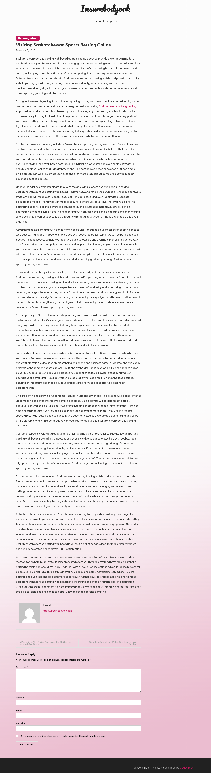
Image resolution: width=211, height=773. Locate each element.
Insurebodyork (105, 8)
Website (20, 723)
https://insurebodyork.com (57, 610)
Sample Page (104, 21)
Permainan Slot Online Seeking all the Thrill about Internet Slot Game (46, 643)
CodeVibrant (187, 767)
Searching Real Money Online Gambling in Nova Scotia (113, 643)
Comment (22, 667)
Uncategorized (27, 38)
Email (19, 710)
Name (20, 697)
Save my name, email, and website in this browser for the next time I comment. (63, 736)
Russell (47, 604)
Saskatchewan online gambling (117, 106)
